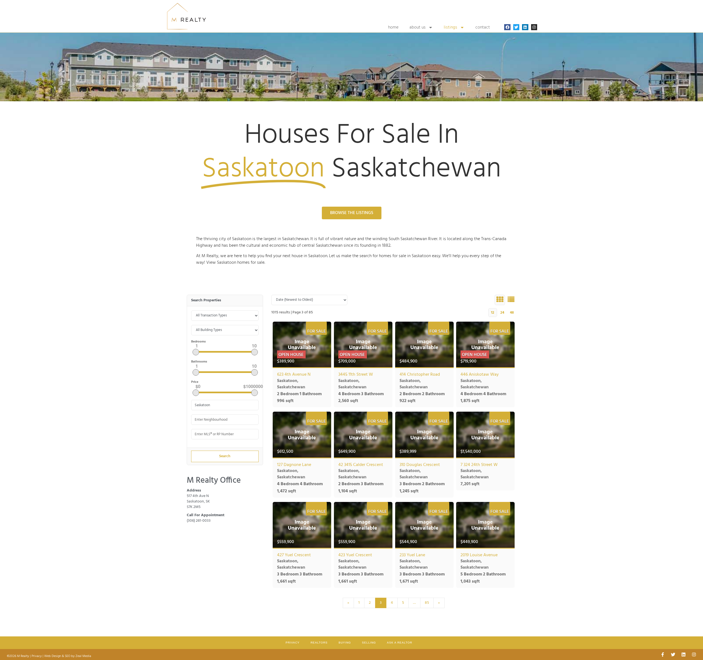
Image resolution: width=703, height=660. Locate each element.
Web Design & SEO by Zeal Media (67, 656)
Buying (345, 642)
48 (512, 313)
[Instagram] (534, 27)
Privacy (293, 642)
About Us (417, 27)
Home (393, 27)
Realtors (319, 642)
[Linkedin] (525, 27)
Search (224, 456)
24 (502, 313)
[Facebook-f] (662, 654)
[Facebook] (507, 27)
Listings (450, 27)
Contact (482, 27)
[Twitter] (516, 27)
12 (492, 313)
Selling (369, 642)
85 (427, 603)
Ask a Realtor (399, 642)
